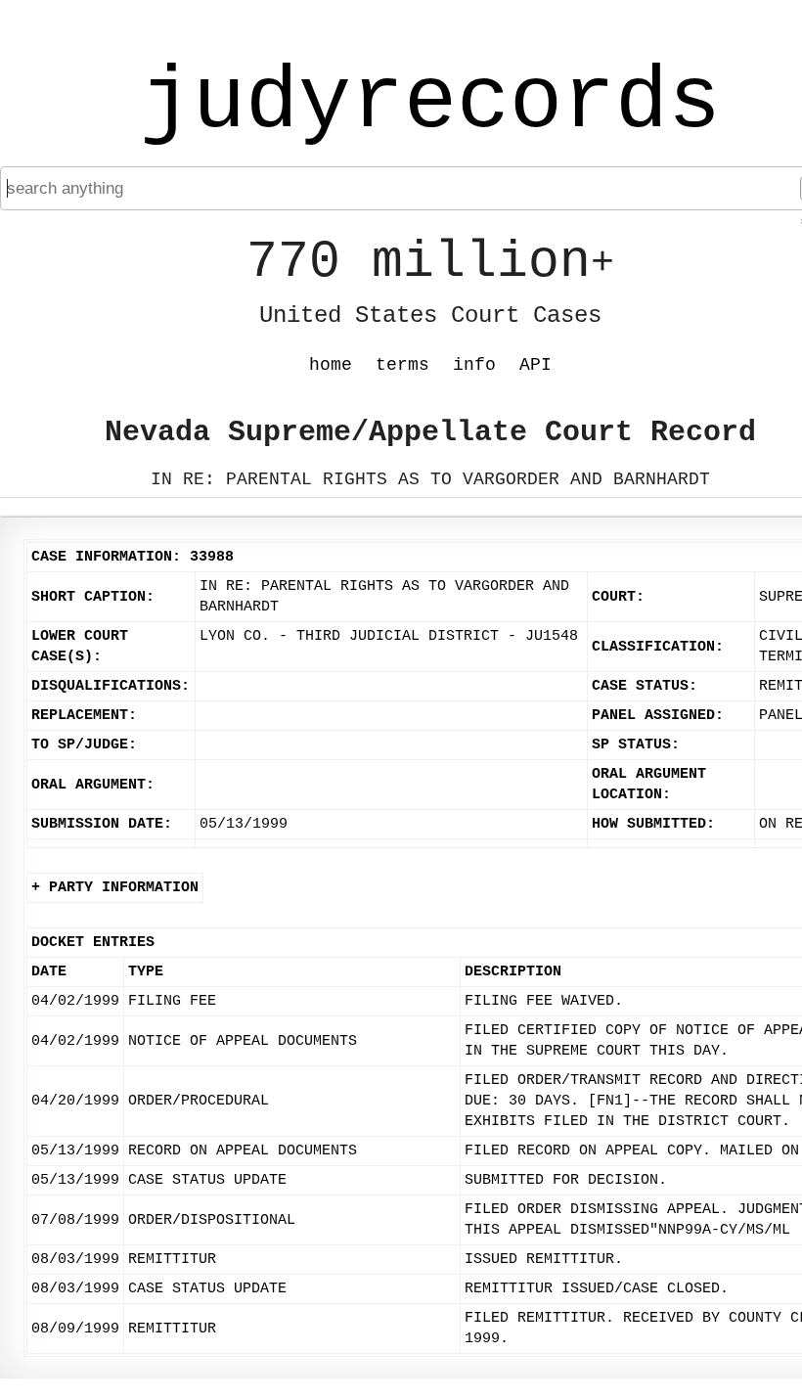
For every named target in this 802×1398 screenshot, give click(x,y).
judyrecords (430, 103)
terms (402, 365)
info (474, 365)
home (330, 365)
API (535, 365)
